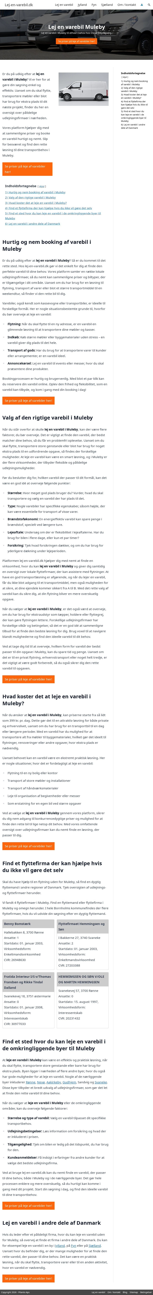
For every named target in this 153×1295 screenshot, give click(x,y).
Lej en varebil (64, 5)
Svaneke (101, 1082)
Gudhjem (69, 1082)
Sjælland (107, 5)
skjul (41, 186)
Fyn (94, 5)
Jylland (82, 5)
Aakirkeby (53, 1082)
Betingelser (146, 1292)
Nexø (41, 1082)
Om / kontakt (127, 5)
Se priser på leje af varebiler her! (76, 41)
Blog (125, 1292)
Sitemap (134, 1292)
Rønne (30, 1082)
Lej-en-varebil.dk (19, 4)
